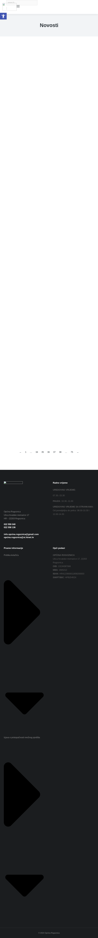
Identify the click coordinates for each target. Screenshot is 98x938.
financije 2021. (10, 166)
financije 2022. (10, 290)
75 (72, 452)
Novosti (7, 82)
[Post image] (13, 61)
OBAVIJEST (12, 320)
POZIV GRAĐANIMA (18, 436)
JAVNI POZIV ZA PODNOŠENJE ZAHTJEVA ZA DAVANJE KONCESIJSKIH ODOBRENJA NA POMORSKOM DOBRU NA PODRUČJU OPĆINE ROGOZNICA (47, 396)
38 (60, 452)
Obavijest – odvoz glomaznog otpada (31, 356)
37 (54, 452)
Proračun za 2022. (17, 285)
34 (37, 452)
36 (48, 452)
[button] (3, 16)
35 (42, 452)
